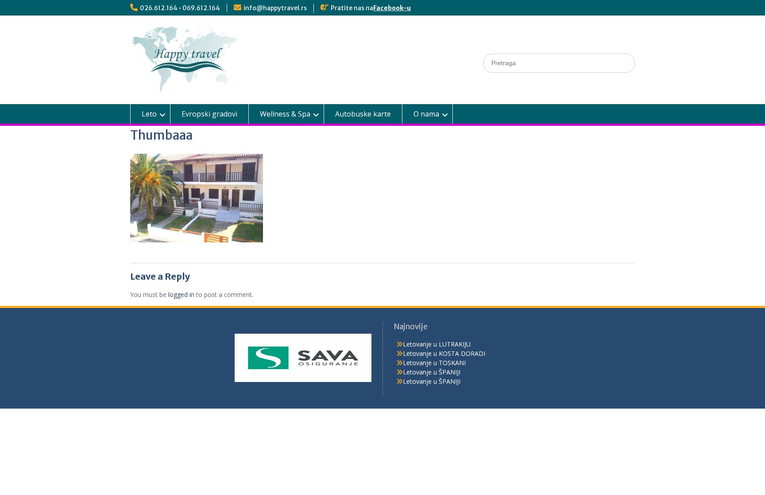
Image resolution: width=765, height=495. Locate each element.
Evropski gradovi (209, 114)
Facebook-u (392, 8)
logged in (181, 294)
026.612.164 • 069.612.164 (180, 8)
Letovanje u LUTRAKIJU (437, 344)
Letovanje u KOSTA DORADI (444, 353)
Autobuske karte (363, 114)
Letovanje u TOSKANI (434, 363)
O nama (426, 114)
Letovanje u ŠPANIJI (431, 372)
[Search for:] (559, 62)
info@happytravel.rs (275, 8)
